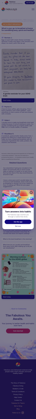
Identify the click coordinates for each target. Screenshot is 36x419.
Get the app (18, 222)
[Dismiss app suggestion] (31, 192)
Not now (18, 226)
